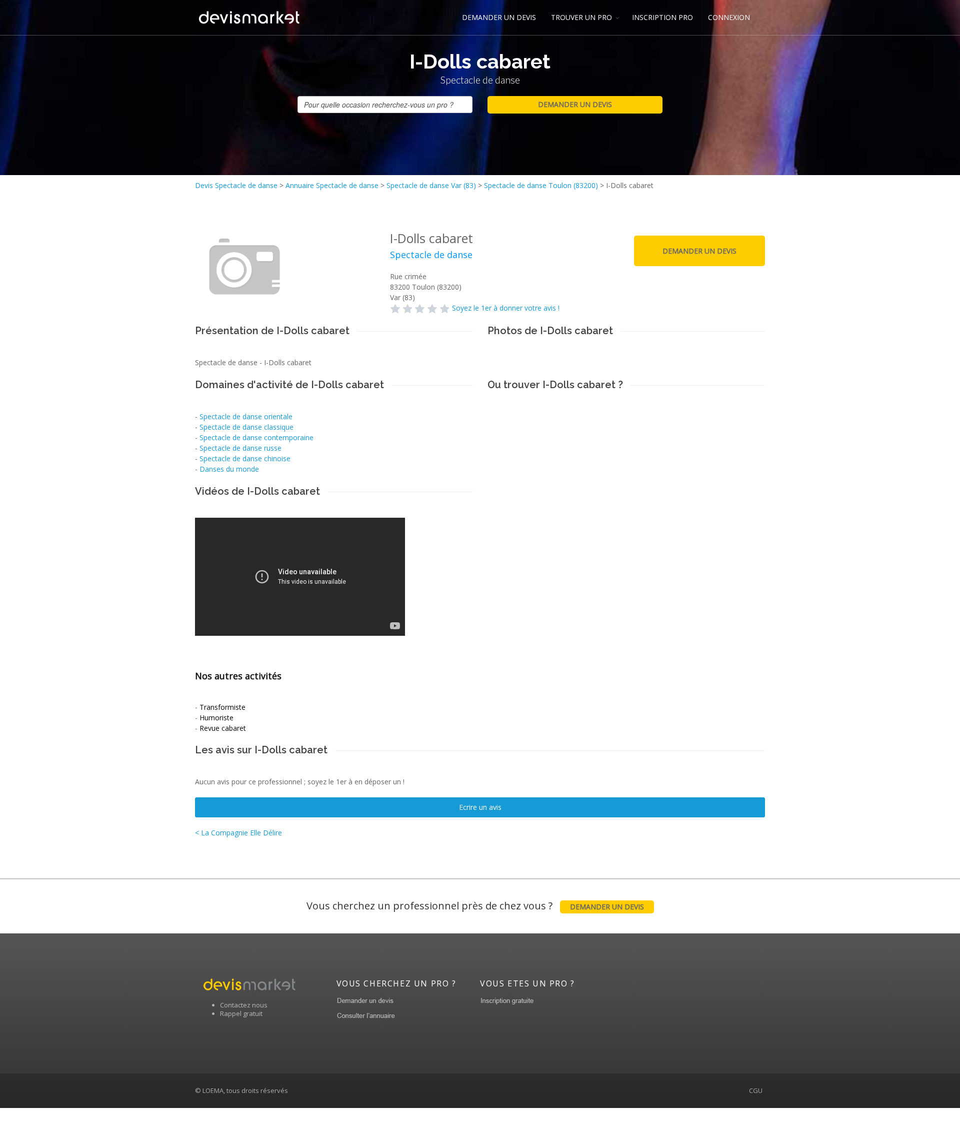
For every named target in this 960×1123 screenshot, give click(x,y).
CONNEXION (729, 17)
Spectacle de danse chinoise (245, 458)
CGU (755, 1090)
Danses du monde (229, 469)
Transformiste (223, 707)
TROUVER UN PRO (581, 17)
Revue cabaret (223, 728)
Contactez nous (244, 1004)
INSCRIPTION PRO (662, 17)
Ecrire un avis (480, 807)
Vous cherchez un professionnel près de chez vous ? (475, 905)
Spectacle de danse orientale (246, 416)
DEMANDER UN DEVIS (499, 17)
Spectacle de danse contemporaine (257, 437)
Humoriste (217, 717)
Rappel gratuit (241, 1013)
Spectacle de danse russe (241, 448)
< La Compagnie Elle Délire (238, 832)
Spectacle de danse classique (247, 427)
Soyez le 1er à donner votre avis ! (506, 308)
